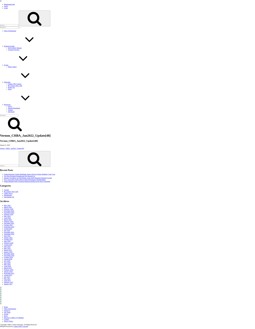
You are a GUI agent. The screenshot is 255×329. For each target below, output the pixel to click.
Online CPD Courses (14, 84)
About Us (7, 310)
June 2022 (7, 236)
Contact (6, 319)
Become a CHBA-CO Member (14, 318)
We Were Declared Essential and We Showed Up (19, 176)
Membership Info (9, 4)
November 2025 (9, 212)
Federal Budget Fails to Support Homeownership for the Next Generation (27, 181)
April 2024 (7, 218)
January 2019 (8, 252)
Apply (6, 6)
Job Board (11, 112)
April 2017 (7, 280)
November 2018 (9, 255)
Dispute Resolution (14, 108)
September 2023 (9, 227)
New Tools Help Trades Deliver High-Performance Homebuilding (25, 180)
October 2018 (8, 257)
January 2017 (8, 284)
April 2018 (7, 266)
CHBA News (8, 193)
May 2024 (7, 216)
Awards (6, 190)
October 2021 (8, 239)
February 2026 (8, 209)
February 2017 (8, 282)
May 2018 (7, 264)
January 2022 (8, 237)
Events (6, 65)
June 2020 (7, 241)
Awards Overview (14, 50)
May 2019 (7, 248)
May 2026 (7, 205)
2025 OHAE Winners (15, 48)
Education (7, 82)
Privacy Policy (8, 321)
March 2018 (8, 268)
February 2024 (8, 221)
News (10, 89)
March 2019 (8, 250)
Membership (8, 195)
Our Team (7, 312)
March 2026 (8, 207)
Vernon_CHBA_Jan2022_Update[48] (12, 148)
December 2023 (9, 223)
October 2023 (8, 225)
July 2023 (7, 230)
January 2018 (8, 271)
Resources (7, 104)
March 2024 (8, 220)
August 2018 (8, 259)
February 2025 (8, 214)
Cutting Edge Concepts (20, 326)
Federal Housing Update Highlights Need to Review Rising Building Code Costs (29, 174)
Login (6, 8)
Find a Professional (10, 31)
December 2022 (9, 232)
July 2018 (7, 261)
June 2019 (7, 246)
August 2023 (8, 229)
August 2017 (8, 275)
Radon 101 (11, 87)
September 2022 (9, 234)
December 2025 (9, 211)
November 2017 (9, 273)
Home (6, 307)
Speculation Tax (9, 197)
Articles (10, 110)
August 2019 (8, 245)
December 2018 (9, 254)
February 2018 (8, 270)
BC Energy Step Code (15, 86)
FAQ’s (10, 106)
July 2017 (7, 277)
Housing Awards (9, 46)
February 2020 (8, 243)
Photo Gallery (12, 67)
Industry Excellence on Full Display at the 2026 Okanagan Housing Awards (28, 178)
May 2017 (7, 279)
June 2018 (7, 263)
